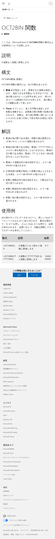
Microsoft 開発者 (8, 449)
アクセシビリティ (9, 508)
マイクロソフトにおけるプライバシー (15, 500)
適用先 (6, 34)
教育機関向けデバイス (10, 369)
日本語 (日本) (11, 516)
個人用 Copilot (8, 306)
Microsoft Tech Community (12, 462)
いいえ (35, 274)
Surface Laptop (8, 293)
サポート (6, 9)
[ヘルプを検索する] (9, 3)
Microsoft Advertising (10, 428)
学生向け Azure (8, 394)
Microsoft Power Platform (11, 470)
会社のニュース (8, 495)
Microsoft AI (7, 407)
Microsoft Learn (8, 453)
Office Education (8, 382)
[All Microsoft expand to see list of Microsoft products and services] (3, 3)
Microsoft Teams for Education (13, 373)
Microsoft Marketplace (10, 466)
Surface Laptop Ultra (10, 297)
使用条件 (6, 534)
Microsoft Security (9, 411)
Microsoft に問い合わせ (11, 530)
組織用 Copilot (8, 301)
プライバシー (24, 530)
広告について (19, 534)
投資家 (5, 504)
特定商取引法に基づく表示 (39, 530)
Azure (5, 415)
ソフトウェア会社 (9, 475)
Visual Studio (7, 479)
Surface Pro (7, 289)
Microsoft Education (9, 364)
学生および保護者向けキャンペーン (15, 390)
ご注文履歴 (7, 348)
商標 (12, 534)
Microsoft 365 (7, 424)
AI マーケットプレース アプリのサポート (16, 457)
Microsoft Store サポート (11, 339)
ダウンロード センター (10, 335)
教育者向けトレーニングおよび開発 (15, 386)
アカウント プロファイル (11, 331)
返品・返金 (7, 344)
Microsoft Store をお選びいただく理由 (15, 352)
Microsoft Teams (8, 437)
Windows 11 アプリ (9, 318)
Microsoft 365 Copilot (10, 432)
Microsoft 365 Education (11, 377)
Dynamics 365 (7, 419)
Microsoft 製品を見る (10, 314)
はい (19, 274)
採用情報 (6, 491)
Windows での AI (8, 310)
